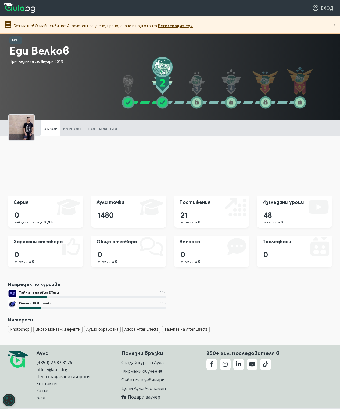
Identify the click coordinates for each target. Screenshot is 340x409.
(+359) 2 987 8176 (54, 362)
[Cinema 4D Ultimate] (12, 304)
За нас (42, 390)
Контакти (46, 383)
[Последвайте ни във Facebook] (211, 364)
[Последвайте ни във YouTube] (252, 364)
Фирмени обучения (141, 371)
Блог (41, 397)
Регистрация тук (175, 25)
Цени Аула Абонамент (144, 388)
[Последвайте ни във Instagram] (225, 364)
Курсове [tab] (72, 128)
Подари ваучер (143, 397)
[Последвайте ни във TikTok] (265, 364)
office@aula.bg (51, 369)
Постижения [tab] (102, 128)
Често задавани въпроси (63, 376)
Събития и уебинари (142, 380)
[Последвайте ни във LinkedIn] (238, 364)
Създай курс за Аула (142, 362)
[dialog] (9, 400)
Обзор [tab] (50, 128)
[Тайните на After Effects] (12, 293)
